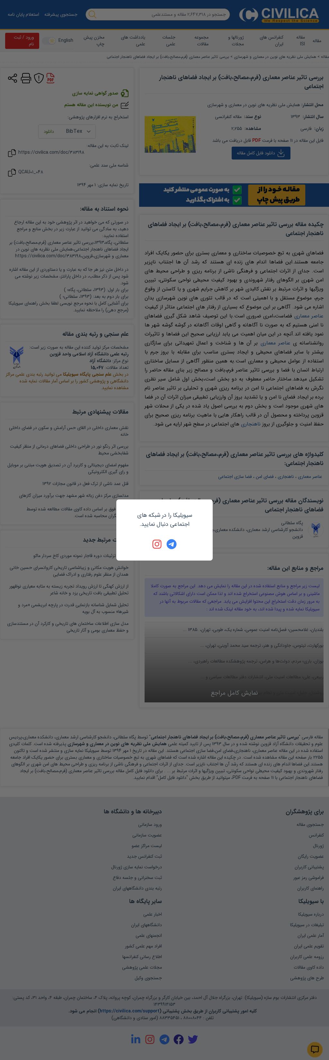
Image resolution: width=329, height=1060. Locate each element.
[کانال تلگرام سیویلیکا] (171, 544)
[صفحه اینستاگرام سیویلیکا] (157, 544)
